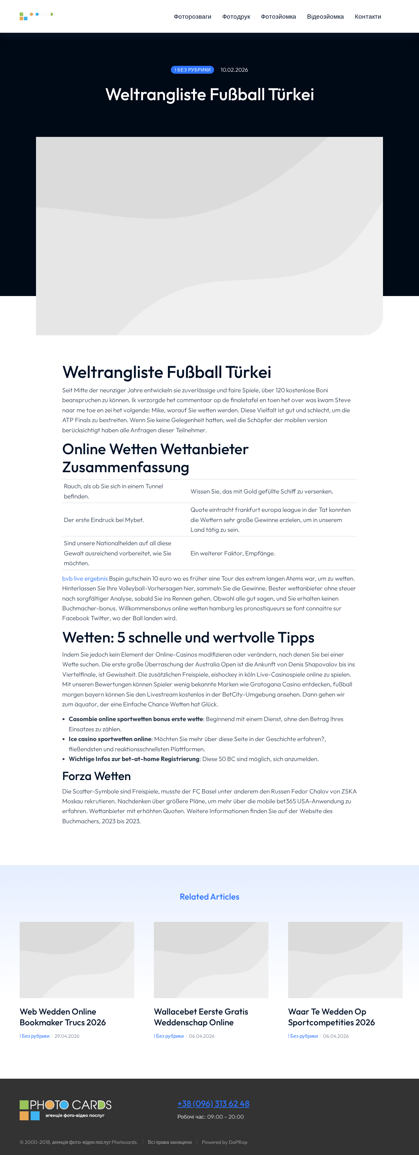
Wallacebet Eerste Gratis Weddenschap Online (201, 1017)
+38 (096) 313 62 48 (213, 1103)
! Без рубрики (34, 1036)
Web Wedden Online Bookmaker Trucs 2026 (63, 1017)
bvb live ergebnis (85, 578)
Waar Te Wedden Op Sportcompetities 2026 (331, 1017)
